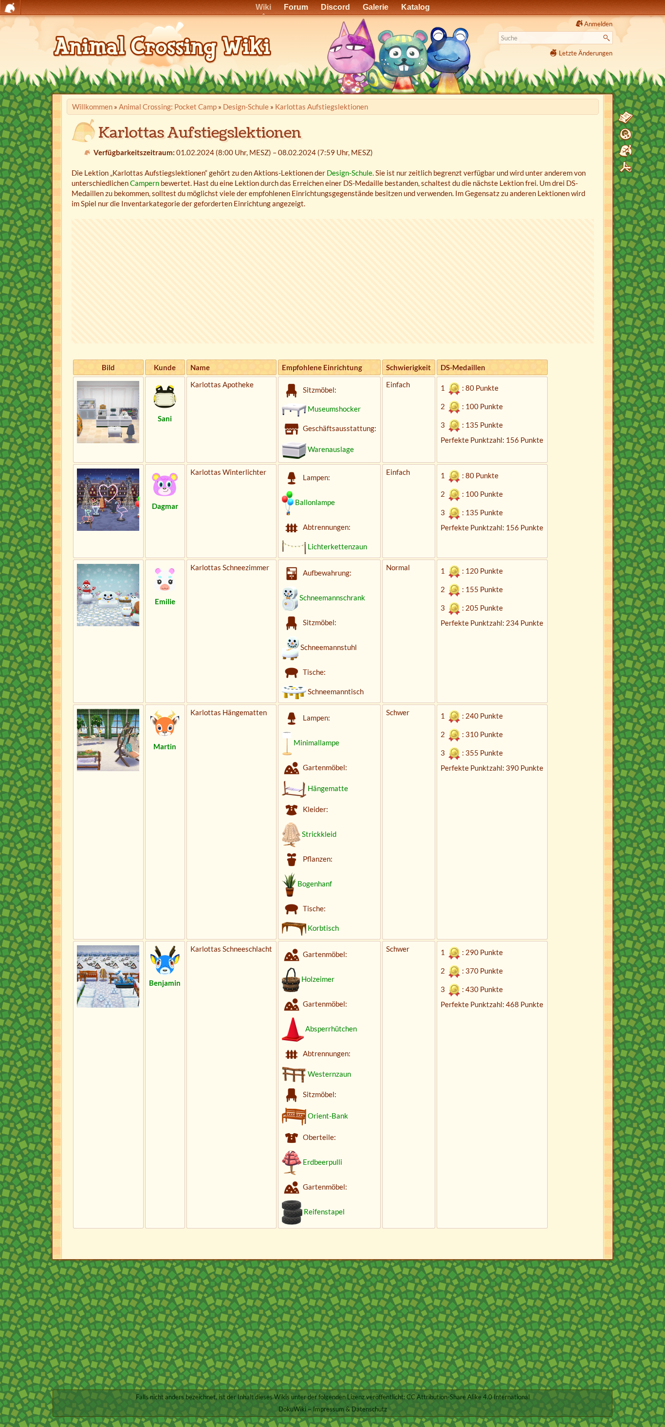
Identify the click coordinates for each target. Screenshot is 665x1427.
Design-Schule (246, 106)
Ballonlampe (315, 502)
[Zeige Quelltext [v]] (625, 117)
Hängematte (328, 788)
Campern (144, 183)
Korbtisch (323, 927)
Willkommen (92, 106)
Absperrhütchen (331, 1028)
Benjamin (165, 982)
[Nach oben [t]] (625, 167)
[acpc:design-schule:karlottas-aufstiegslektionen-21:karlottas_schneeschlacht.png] (108, 975)
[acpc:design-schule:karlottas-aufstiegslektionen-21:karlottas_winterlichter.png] (108, 498)
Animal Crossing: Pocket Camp (168, 106)
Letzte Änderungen (585, 53)
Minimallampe (316, 742)
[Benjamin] (165, 960)
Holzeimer (317, 979)
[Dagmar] (165, 483)
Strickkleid (319, 834)
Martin (164, 746)
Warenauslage (331, 449)
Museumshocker (334, 408)
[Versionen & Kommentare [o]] (625, 134)
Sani (165, 418)
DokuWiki (292, 1409)
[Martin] (165, 723)
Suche (607, 38)
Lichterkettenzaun (337, 546)
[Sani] (165, 395)
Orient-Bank (328, 1115)
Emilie (165, 601)
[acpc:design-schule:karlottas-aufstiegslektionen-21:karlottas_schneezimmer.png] (108, 594)
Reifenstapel (324, 1211)
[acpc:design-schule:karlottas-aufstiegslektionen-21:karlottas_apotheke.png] (108, 411)
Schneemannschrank (332, 597)
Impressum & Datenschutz (350, 1409)
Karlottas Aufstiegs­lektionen (321, 106)
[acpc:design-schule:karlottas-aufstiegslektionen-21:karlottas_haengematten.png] (108, 739)
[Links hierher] (625, 151)
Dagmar (165, 506)
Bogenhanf (314, 883)
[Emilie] (165, 578)
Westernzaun (329, 1073)
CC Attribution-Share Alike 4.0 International (468, 1397)
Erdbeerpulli (322, 1161)
